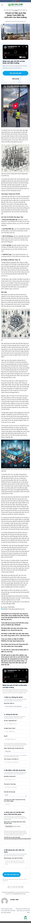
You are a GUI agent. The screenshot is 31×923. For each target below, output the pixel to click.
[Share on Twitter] (14, 887)
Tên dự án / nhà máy (10, 784)
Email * (6, 736)
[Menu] (2, 5)
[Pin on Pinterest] (19, 887)
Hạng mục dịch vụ (9, 703)
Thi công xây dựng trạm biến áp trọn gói (15, 10)
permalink (23, 893)
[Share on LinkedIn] (22, 887)
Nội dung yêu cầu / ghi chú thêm (13, 858)
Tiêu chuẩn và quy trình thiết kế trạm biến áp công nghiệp (8, 910)
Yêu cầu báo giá (15, 73)
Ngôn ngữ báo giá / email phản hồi (13, 748)
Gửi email (15, 79)
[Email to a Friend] (17, 887)
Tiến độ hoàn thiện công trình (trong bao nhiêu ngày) (14, 800)
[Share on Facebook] (11, 887)
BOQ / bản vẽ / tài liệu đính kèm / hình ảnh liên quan (15, 822)
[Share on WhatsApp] (8, 887)
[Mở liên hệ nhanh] (25, 917)
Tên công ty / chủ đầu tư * (11, 759)
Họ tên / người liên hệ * (10, 720)
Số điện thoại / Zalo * (10, 728)
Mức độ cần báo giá (9, 792)
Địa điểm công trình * (10, 776)
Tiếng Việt (14, 1)
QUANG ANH (23, 21)
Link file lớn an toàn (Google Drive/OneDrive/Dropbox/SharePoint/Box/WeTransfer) (15, 838)
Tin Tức (15, 10)
